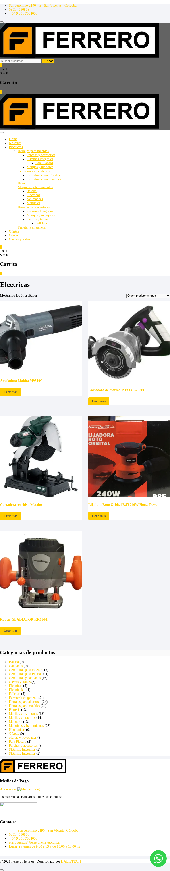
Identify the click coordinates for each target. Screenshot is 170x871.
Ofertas (14, 231)
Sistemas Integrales (40, 159)
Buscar (48, 61)
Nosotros (15, 143)
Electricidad (17, 690)
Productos (16, 147)
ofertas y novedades (23, 737)
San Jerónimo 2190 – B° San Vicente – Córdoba (43, 5)
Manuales (33, 203)
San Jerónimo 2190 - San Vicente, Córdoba (48, 830)
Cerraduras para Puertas (43, 175)
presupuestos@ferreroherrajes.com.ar (35, 842)
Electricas (33, 195)
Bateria (32, 191)
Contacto (15, 235)
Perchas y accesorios (41, 155)
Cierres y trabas (37, 219)
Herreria (23, 183)
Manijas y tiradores (40, 167)
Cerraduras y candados (34, 171)
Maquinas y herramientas (35, 187)
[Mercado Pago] (29, 789)
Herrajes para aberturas (34, 207)
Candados (16, 666)
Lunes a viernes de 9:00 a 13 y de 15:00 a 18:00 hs (44, 846)
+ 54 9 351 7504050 (23, 13)
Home (13, 139)
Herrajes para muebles (33, 151)
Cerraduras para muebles (44, 179)
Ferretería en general (32, 227)
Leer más (10, 392)
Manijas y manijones (41, 215)
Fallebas (41, 223)
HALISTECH (71, 861)
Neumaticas (35, 199)
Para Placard (44, 163)
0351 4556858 (19, 9)
